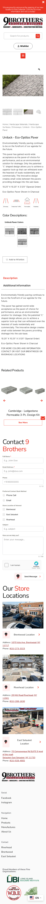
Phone (5, 478)
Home (5, 124)
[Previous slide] (4, 400)
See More (23, 422)
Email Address (9, 467)
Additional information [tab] (17, 285)
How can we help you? (11, 535)
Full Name (7, 456)
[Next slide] (41, 400)
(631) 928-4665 (17, 760)
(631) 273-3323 (17, 648)
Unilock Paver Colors (14, 222)
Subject (5, 525)
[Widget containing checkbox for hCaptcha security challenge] (22, 565)
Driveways (16, 127)
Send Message (30, 576)
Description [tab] (10, 278)
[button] (23, 56)
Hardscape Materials (19, 124)
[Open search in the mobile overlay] (23, 35)
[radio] (9, 231)
